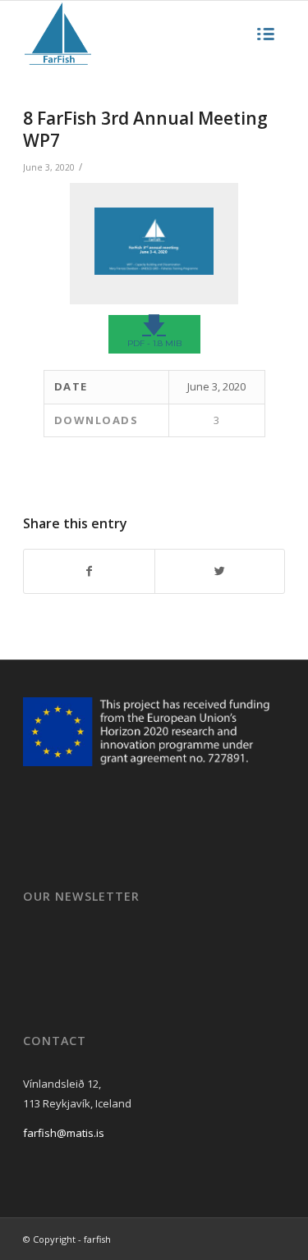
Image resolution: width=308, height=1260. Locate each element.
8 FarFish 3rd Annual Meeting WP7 (145, 129)
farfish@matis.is (63, 1132)
